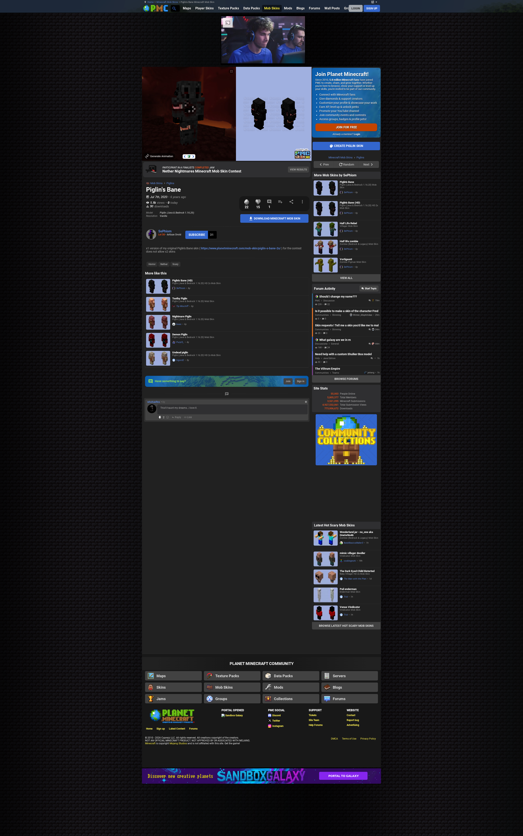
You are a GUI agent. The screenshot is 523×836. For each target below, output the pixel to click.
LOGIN (355, 8)
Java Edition (329, 410)
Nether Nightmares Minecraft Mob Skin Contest (201, 171)
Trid (346, 648)
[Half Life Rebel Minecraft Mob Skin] (326, 280)
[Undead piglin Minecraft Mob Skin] (158, 358)
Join (288, 381)
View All (346, 329)
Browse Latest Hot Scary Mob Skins (346, 677)
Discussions (321, 395)
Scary (175, 264)
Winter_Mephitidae (362, 366)
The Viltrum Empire (327, 420)
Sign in (300, 381)
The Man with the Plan (355, 630)
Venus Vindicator (350, 658)
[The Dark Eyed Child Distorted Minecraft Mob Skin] (326, 628)
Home (151, 2)
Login (357, 134)
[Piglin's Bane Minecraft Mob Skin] (326, 241)
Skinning (336, 366)
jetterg (371, 424)
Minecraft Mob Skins (167, 2)
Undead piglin (180, 352)
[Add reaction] (167, 417)
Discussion (329, 352)
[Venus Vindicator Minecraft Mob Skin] (326, 664)
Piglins (170, 183)
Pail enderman (348, 640)
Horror (152, 264)
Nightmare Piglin (181, 316)
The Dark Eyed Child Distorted (357, 622)
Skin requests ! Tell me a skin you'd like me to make (347, 377)
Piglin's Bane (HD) (182, 280)
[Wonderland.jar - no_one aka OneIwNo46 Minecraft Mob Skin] (326, 591)
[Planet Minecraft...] (174, 8)
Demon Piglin (179, 334)
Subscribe (197, 235)
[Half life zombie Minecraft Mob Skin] (326, 298)
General (335, 395)
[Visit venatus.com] (396, 57)
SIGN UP (371, 8)
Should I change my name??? (338, 348)
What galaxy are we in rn (335, 391)
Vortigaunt (346, 310)
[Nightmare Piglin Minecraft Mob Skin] (158, 322)
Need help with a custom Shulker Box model (343, 405)
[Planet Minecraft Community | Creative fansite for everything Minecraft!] (172, 767)
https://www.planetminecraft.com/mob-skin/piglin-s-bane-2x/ (241, 248)
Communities (322, 366)
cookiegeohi (350, 612)
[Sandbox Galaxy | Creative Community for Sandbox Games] (261, 827)
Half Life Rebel (348, 274)
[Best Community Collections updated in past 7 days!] (346, 516)
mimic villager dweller (352, 604)
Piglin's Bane (347, 233)
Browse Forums (346, 430)
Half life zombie (349, 292)
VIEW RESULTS (298, 169)
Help (317, 410)
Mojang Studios (178, 795)
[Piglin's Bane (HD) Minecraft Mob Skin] (158, 286)
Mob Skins (156, 183)
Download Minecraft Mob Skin (276, 218)
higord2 (180, 360)
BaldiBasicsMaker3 (353, 594)
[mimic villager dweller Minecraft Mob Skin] (326, 610)
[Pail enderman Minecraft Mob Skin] (326, 646)
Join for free (346, 127)
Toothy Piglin (179, 298)
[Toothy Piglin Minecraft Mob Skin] (158, 304)
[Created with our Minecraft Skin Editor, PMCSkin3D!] (302, 158)
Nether (164, 264)
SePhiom (165, 231)
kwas (178, 324)
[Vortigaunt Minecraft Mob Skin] (326, 316)
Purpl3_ (180, 342)
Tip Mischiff (182, 306)
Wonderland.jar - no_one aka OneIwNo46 (356, 585)
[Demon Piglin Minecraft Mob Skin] (158, 340)
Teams (335, 424)
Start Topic (371, 340)
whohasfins (153, 402)
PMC (317, 352)
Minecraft (150, 795)
